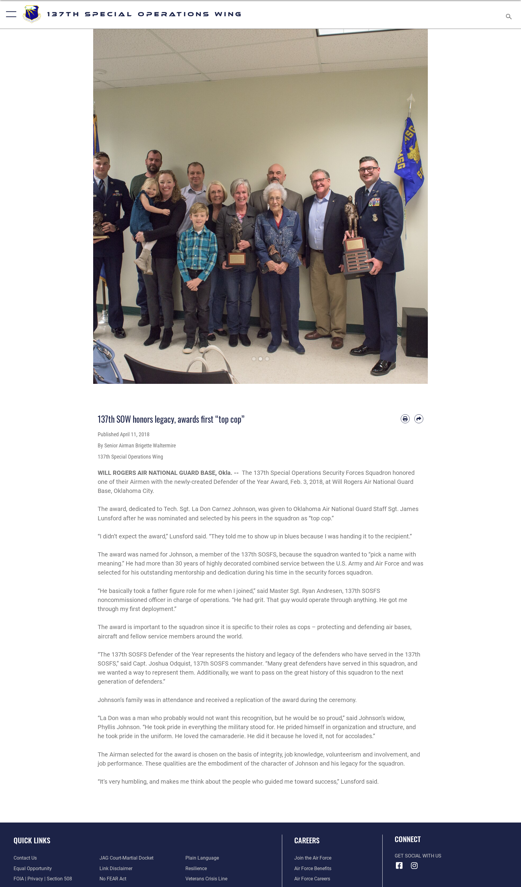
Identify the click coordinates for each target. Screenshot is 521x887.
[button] (10, 14)
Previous (110, 206)
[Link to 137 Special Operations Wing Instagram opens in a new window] (414, 865)
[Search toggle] (509, 14)
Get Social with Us (418, 856)
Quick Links (32, 840)
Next (411, 206)
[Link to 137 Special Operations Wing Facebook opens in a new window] (399, 865)
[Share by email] (418, 418)
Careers (307, 840)
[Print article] (405, 418)
